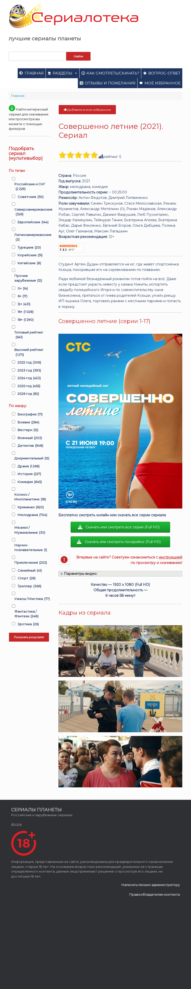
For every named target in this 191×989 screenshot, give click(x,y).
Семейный (30, 570)
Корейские (30, 255)
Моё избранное (162, 83)
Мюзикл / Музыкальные (29, 529)
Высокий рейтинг (29, 352)
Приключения (30, 562)
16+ (26, 312)
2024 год (29, 378)
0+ (23, 288)
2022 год (29, 362)
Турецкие (29, 247)
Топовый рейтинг (28, 334)
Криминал (31, 507)
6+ (22, 296)
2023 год (29, 370)
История (29, 474)
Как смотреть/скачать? (113, 73)
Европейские (33, 222)
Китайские (29, 263)
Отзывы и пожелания (110, 83)
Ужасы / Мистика (32, 599)
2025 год (29, 386)
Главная (34, 73)
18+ (26, 320)
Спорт (27, 578)
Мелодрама (32, 515)
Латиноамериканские (32, 237)
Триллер (29, 586)
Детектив (30, 445)
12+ (24, 304)
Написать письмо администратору (150, 885)
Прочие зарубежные (28, 278)
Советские (31, 197)
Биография (30, 414)
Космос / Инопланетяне (30, 496)
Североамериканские (33, 211)
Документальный (31, 458)
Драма (29, 466)
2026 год (28, 394)
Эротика (28, 624)
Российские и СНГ (29, 186)
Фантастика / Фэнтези (26, 613)
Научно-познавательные (30, 547)
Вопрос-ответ (164, 73)
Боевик (28, 422)
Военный (30, 438)
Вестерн (28, 430)
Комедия (30, 482)
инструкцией (170, 557)
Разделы (62, 73)
